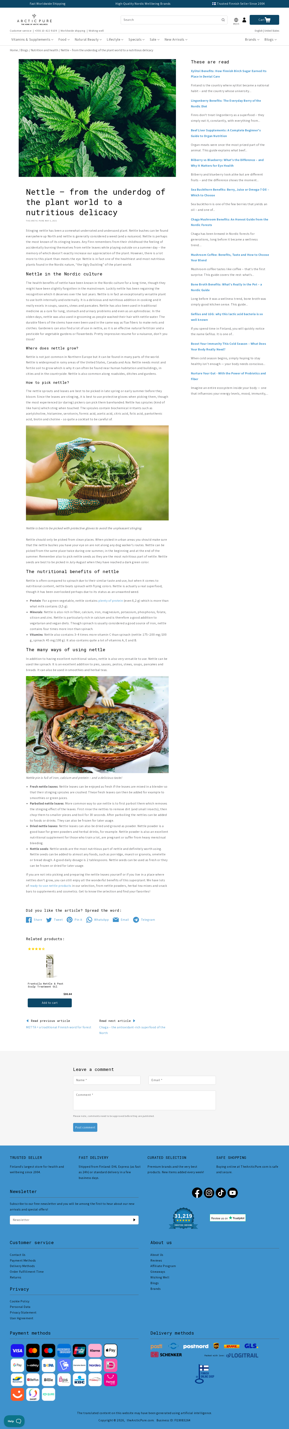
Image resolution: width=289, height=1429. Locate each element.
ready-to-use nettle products (50, 886)
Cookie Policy (19, 1301)
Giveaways (157, 1272)
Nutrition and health (44, 50)
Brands (155, 1289)
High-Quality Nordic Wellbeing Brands (143, 4)
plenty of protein (110, 601)
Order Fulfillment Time (27, 1272)
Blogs (24, 50)
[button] (236, 19)
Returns (15, 1277)
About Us (156, 1255)
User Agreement (21, 1318)
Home (14, 50)
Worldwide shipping (73, 30)
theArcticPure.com (140, 1420)
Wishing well (96, 30)
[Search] (223, 20)
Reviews (156, 1260)
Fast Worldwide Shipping (48, 4)
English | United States (267, 30)
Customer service (20, 30)
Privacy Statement (23, 1312)
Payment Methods (23, 1260)
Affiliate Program (163, 1266)
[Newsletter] (134, 1220)
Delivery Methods (22, 1266)
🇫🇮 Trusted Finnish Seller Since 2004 (238, 4)
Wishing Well (159, 1277)
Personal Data (20, 1307)
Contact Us (18, 1255)
